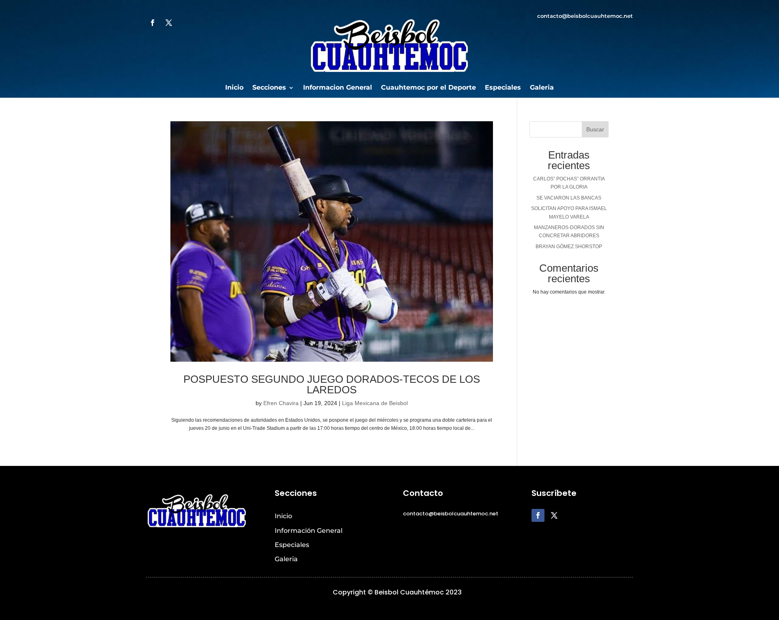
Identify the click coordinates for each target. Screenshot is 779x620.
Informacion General (337, 88)
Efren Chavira (281, 403)
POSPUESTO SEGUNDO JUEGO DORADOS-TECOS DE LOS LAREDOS (331, 384)
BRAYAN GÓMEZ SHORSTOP (569, 246)
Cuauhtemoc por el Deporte (428, 88)
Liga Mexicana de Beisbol (375, 403)
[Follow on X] (168, 22)
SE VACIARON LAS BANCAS (568, 198)
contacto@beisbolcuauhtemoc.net (585, 16)
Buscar (595, 129)
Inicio (234, 88)
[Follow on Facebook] (152, 22)
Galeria (542, 88)
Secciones (269, 88)
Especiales (503, 88)
